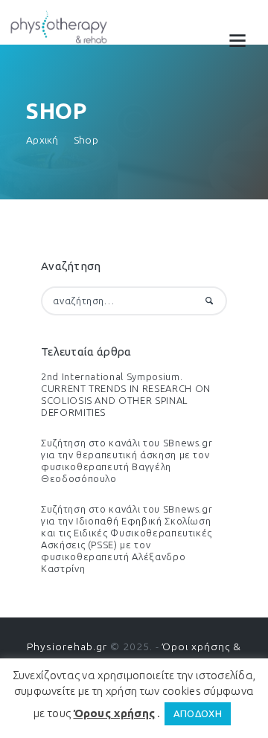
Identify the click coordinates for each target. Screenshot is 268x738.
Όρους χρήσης (115, 713)
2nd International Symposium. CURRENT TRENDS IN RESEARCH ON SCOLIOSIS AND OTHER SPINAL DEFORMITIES (126, 394)
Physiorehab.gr (67, 646)
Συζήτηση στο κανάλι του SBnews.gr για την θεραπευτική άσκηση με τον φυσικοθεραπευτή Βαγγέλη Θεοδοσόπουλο (126, 460)
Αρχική (42, 140)
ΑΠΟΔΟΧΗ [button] (197, 713)
